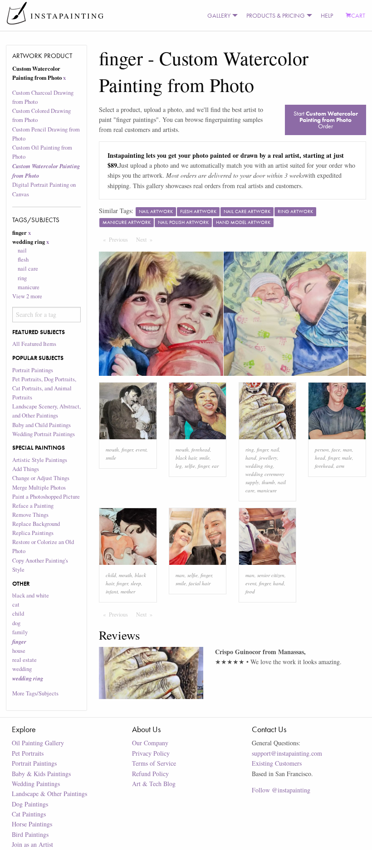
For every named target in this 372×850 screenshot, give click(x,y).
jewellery (268, 457)
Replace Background (36, 524)
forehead (200, 449)
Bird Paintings (30, 834)
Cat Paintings (29, 814)
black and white (30, 595)
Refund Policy (150, 773)
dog (16, 623)
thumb (268, 482)
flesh (23, 259)
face (336, 449)
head (320, 457)
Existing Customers (277, 763)
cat (16, 604)
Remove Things (30, 515)
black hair (186, 457)
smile (111, 457)
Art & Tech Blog (154, 783)
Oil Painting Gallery (38, 742)
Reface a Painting (33, 506)
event (141, 449)
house (18, 651)
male (347, 457)
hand (250, 457)
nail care (28, 268)
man (347, 449)
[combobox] (46, 314)
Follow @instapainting (281, 790)
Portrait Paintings (32, 370)
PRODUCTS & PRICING (275, 15)
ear (215, 465)
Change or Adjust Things (40, 478)
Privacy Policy (151, 753)
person (322, 449)
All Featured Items (34, 344)
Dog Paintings (30, 804)
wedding (22, 669)
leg (179, 465)
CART (358, 15)
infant (112, 591)
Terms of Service (154, 763)
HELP (327, 15)
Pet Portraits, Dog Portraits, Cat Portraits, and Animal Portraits (44, 388)
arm (340, 465)
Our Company (150, 742)
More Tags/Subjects (35, 693)
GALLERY (218, 15)
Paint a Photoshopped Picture (46, 496)
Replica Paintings (33, 533)
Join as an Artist (32, 844)
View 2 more (27, 296)
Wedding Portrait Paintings (43, 434)
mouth (112, 449)
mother (128, 591)
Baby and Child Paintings (41, 425)
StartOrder (326, 119)
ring (22, 278)
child (18, 613)
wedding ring (259, 465)
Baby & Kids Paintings (41, 773)
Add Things (25, 469)
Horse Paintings (32, 824)
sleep (136, 583)
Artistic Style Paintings (39, 460)
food (250, 591)
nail (22, 250)
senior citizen (270, 575)
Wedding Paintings (36, 783)
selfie (190, 465)
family (20, 632)
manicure (28, 287)
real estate (24, 660)
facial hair (199, 583)
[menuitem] (220, 15)
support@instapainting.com (287, 753)
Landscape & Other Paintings (49, 793)
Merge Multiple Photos (39, 487)
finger (127, 449)
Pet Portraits (28, 753)
